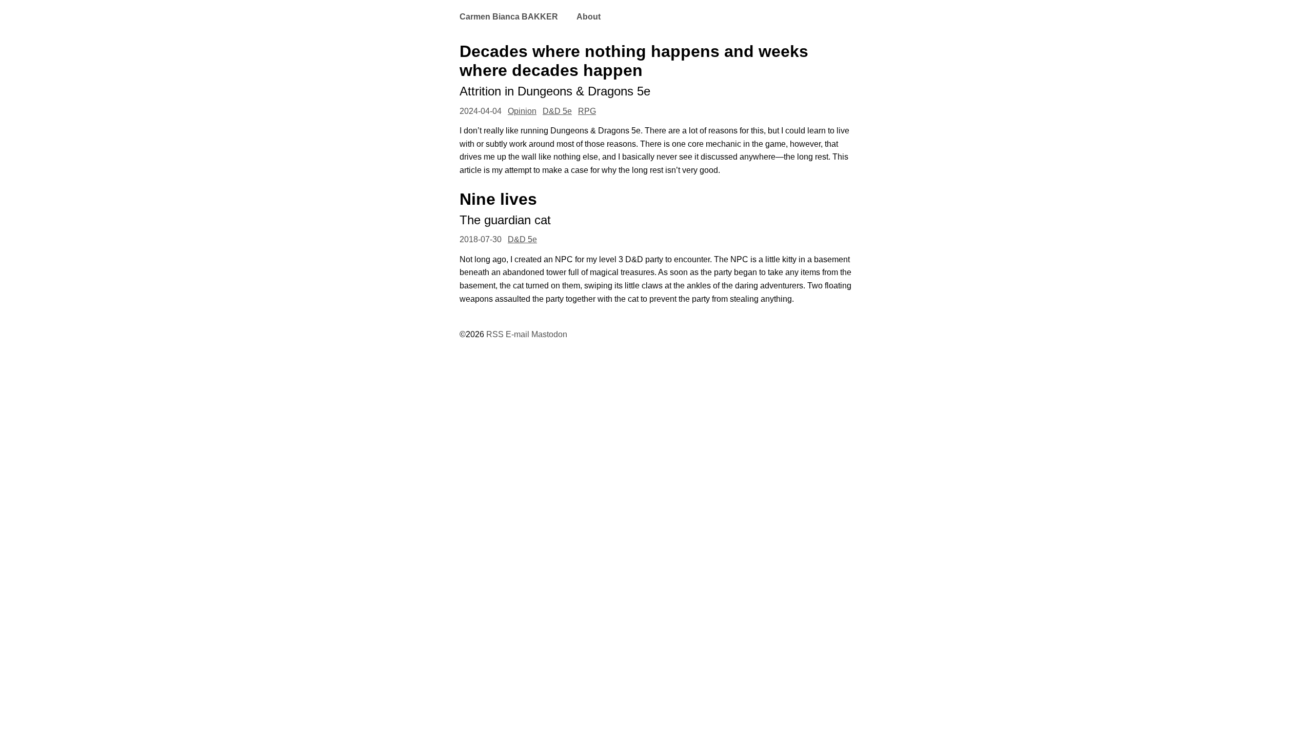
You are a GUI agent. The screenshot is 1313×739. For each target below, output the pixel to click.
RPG (587, 111)
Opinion (522, 111)
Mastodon (549, 334)
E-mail (517, 334)
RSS (495, 334)
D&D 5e (557, 111)
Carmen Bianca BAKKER (509, 16)
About (588, 16)
